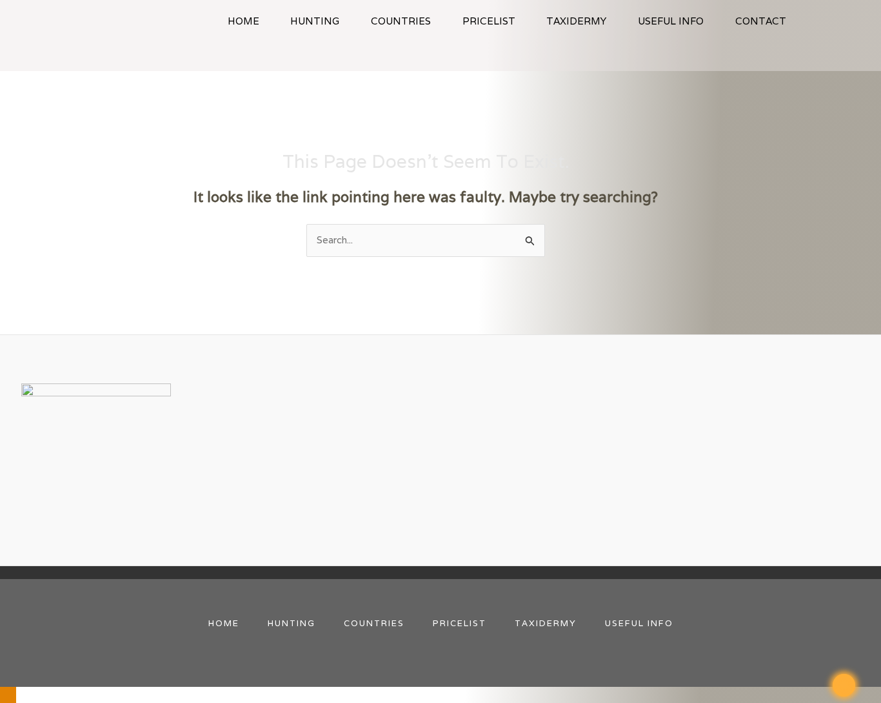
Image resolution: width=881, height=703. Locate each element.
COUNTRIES (401, 21)
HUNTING (314, 21)
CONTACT (760, 21)
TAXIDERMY (576, 21)
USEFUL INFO (671, 21)
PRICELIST (488, 21)
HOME (243, 21)
